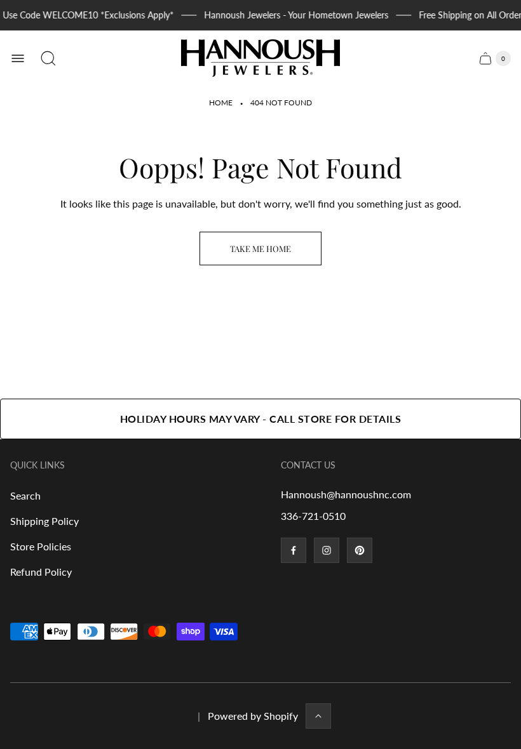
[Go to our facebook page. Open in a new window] (293, 550)
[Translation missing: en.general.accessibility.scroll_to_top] (318, 716)
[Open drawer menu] (18, 58)
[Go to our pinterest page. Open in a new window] (359, 550)
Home (221, 102)
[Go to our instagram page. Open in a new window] (326, 550)
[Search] (48, 58)
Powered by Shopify (253, 716)
